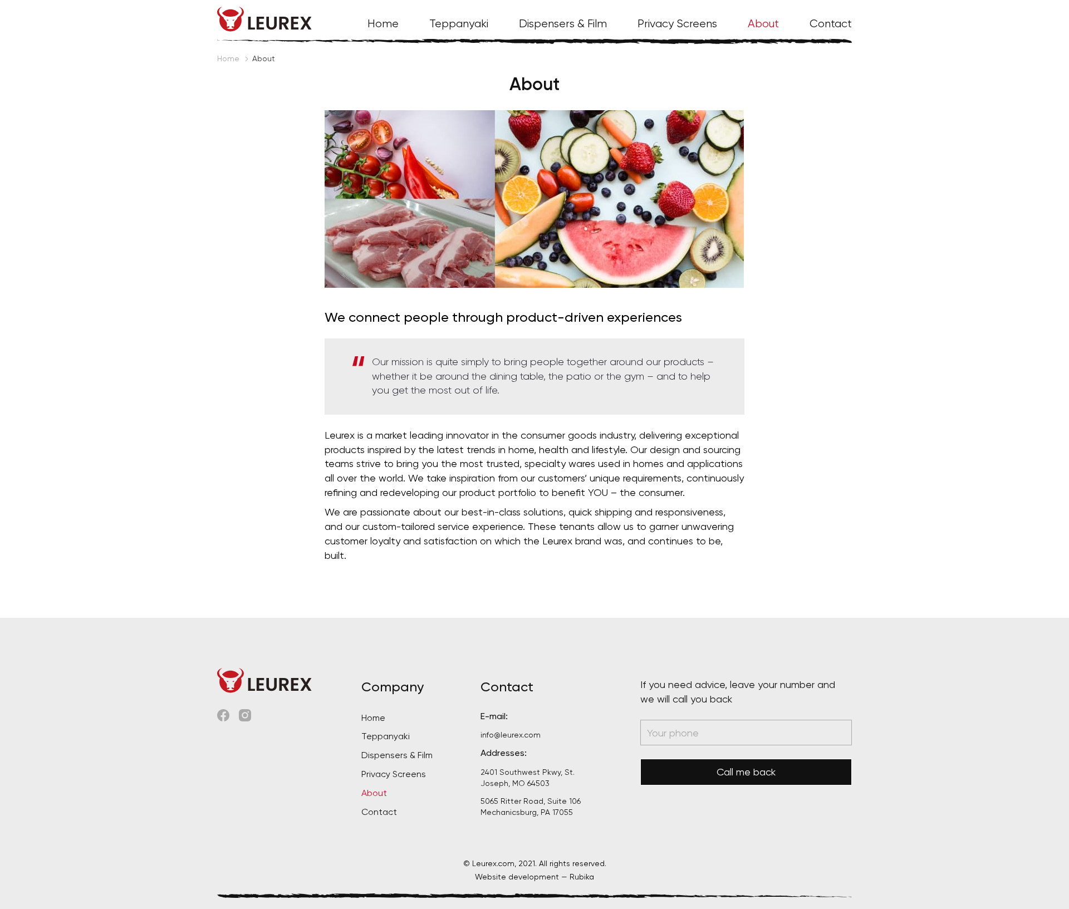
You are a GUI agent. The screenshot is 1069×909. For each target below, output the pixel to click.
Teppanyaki (458, 23)
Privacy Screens (677, 23)
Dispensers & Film (563, 23)
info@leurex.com (510, 734)
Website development (517, 876)
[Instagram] (245, 714)
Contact (831, 23)
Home (383, 23)
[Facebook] (223, 714)
